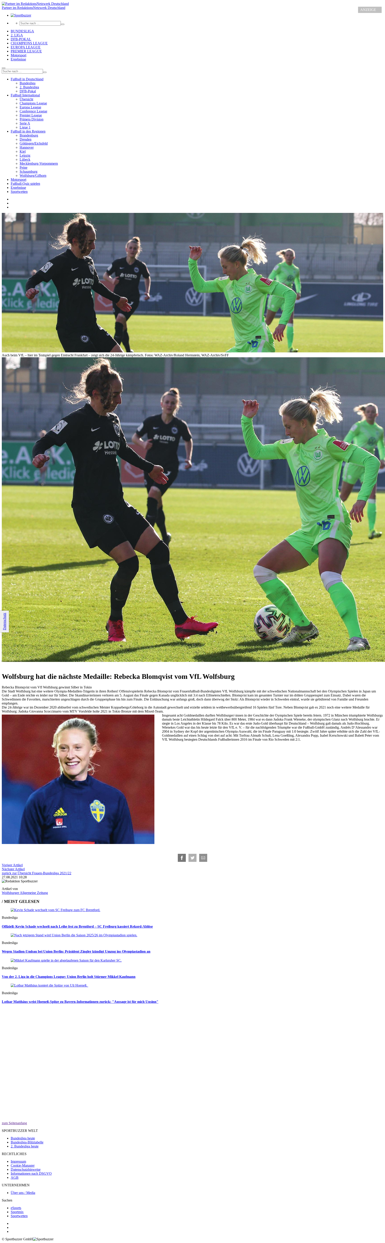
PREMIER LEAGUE (26, 51)
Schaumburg (28, 171)
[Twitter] (192, 857)
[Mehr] (3, 68)
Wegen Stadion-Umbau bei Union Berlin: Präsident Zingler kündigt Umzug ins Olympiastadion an (76, 951)
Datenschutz (4, 621)
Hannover (27, 147)
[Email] (203, 857)
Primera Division (31, 119)
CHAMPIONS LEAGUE (29, 43)
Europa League (30, 107)
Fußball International (25, 95)
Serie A (25, 123)
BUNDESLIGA (22, 31)
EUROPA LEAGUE (26, 47)
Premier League (31, 115)
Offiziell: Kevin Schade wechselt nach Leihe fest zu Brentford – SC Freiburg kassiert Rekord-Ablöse (77, 926)
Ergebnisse (18, 59)
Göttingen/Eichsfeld (34, 143)
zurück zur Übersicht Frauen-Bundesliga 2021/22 (36, 873)
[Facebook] (181, 857)
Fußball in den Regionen (28, 131)
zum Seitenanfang (14, 1123)
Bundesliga (27, 83)
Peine (23, 167)
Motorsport (18, 55)
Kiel (23, 151)
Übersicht (26, 99)
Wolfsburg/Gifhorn (33, 175)
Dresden (25, 139)
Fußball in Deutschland (27, 79)
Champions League (33, 103)
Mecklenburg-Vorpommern (39, 163)
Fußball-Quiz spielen (25, 183)
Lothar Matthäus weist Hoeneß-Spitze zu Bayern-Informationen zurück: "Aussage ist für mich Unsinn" (80, 1002)
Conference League (33, 111)
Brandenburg (29, 135)
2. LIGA (17, 35)
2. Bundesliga (29, 87)
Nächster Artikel (13, 869)
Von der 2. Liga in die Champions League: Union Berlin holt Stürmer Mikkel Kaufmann (68, 977)
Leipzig (25, 155)
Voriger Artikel (12, 865)
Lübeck (25, 159)
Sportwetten (19, 191)
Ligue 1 (25, 127)
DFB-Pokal (28, 91)
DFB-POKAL (21, 39)
